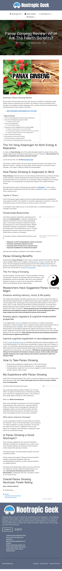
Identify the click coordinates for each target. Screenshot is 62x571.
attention (41, 262)
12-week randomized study (15, 342)
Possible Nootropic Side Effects (13, 495)
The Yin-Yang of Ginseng (14, 125)
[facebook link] (21, 529)
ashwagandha (31, 267)
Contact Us (7, 529)
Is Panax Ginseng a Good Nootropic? (15, 138)
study (17, 323)
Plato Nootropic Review (11, 497)
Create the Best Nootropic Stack (16, 535)
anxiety (44, 265)
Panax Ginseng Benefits (11, 123)
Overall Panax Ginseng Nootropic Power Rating (18, 140)
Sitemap (35, 563)
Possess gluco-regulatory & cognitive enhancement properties (23, 130)
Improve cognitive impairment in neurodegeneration (20, 132)
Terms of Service (55, 563)
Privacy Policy (44, 563)
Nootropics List (46, 14)
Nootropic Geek (28, 159)
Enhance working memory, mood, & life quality (19, 129)
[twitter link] (18, 529)
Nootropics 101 (16, 14)
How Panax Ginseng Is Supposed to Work (16, 120)
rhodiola (23, 267)
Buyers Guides (30, 14)
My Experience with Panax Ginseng (14, 136)
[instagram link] (15, 529)
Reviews (31, 17)
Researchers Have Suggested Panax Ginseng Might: (19, 127)
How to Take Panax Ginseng (13, 134)
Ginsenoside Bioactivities (13, 121)
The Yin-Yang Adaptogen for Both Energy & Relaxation (20, 118)
